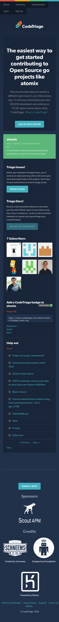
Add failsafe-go (20, 413)
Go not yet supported (22, 226)
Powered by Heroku (29, 595)
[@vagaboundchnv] (14, 273)
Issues (9, 348)
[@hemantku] (14, 290)
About (6, 4)
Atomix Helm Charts (23, 373)
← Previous (24, 442)
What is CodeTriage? (36, 112)
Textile (9, 329)
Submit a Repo (29, 486)
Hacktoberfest (38, 4)
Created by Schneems (15, 561)
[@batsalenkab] (45, 256)
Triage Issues (17, 189)
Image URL (11, 311)
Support (43, 603)
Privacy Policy (29, 603)
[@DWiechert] (45, 273)
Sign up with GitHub (29, 124)
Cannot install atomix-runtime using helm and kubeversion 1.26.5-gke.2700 (29, 403)
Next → (36, 442)
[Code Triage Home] (29, 25)
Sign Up (19, 11)
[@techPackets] (29, 256)
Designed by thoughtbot (43, 561)
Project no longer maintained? (28, 355)
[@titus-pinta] (14, 256)
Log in (6, 11)
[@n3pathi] (29, 273)
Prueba (16, 428)
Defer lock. (18, 435)
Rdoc (9, 332)
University (20, 4)
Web (14, 420)
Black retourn (19, 391)
